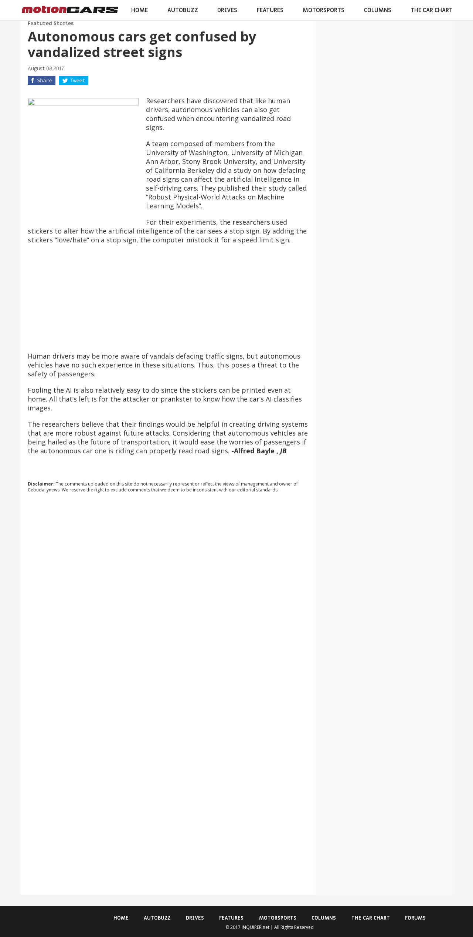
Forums (415, 917)
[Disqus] (168, 598)
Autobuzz (182, 10)
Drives (227, 10)
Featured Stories (51, 23)
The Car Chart (432, 10)
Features (270, 10)
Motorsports (323, 10)
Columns (377, 10)
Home (139, 10)
